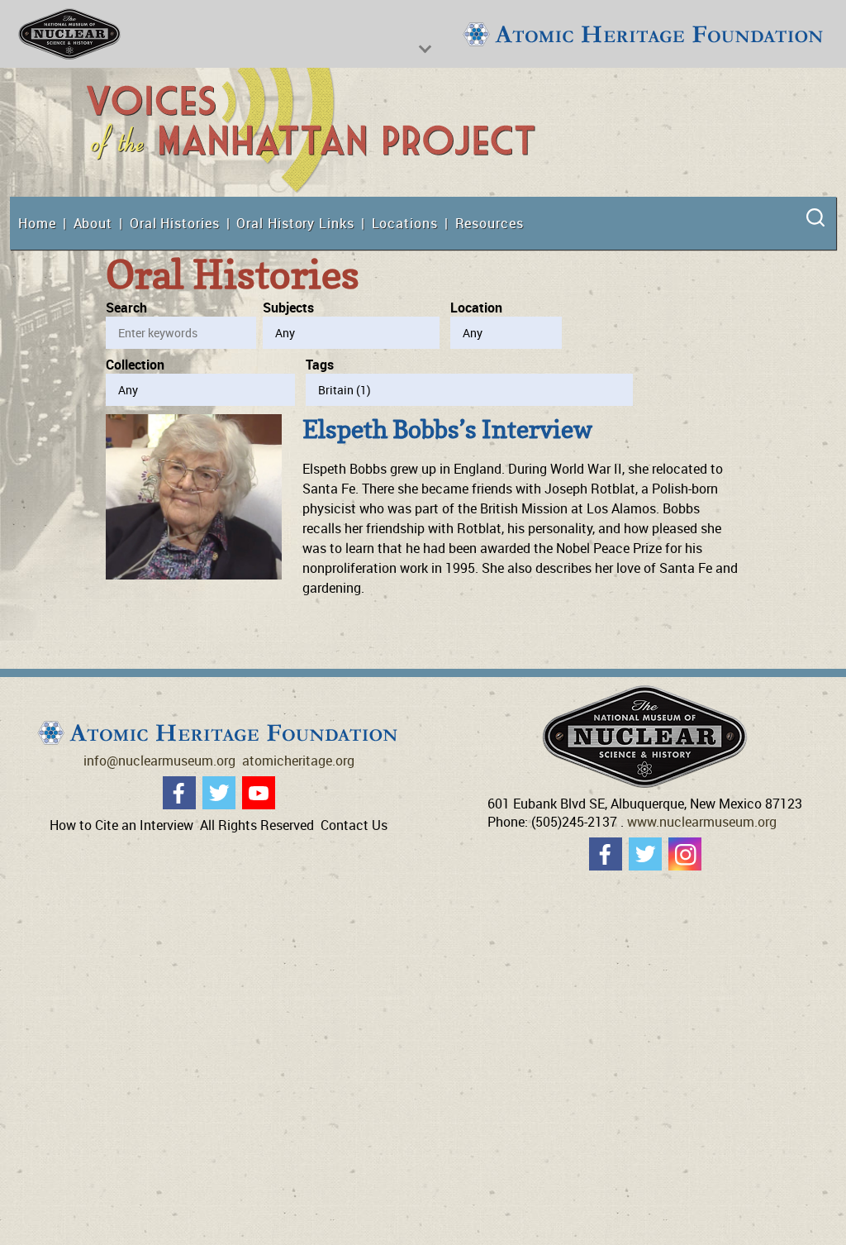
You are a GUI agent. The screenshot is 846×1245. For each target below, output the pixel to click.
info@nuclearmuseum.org (159, 760)
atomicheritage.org (298, 760)
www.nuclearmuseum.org (702, 822)
